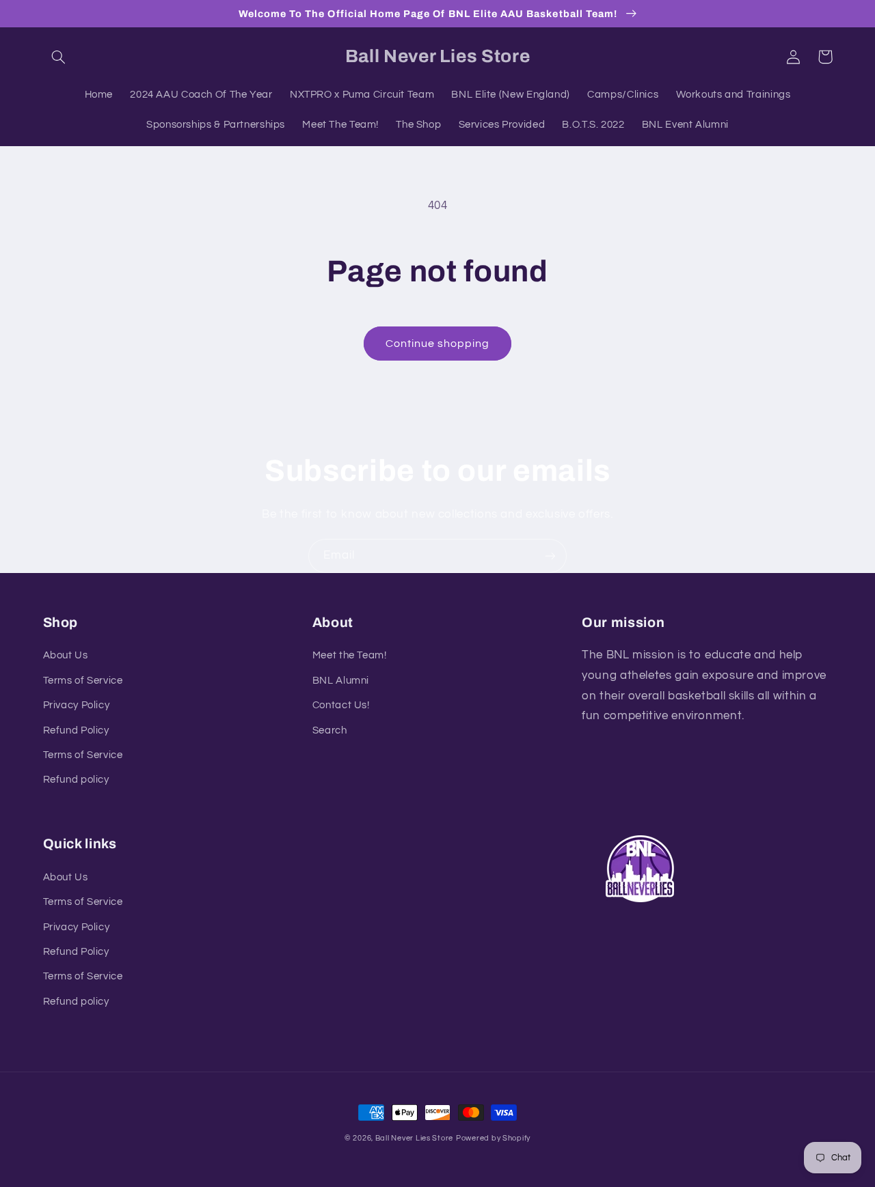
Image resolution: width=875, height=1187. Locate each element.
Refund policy (76, 779)
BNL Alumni (340, 680)
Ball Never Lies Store (414, 1138)
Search (329, 730)
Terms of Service (83, 680)
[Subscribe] (550, 555)
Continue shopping (438, 343)
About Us (65, 655)
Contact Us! (341, 705)
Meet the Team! (349, 655)
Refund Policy (76, 730)
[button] (59, 56)
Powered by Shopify (493, 1138)
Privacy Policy (76, 705)
